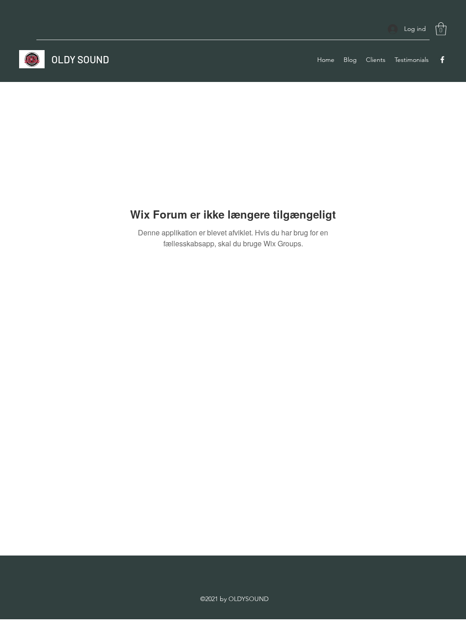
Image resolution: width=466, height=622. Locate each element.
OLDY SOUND (80, 59)
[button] (441, 29)
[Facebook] (442, 59)
